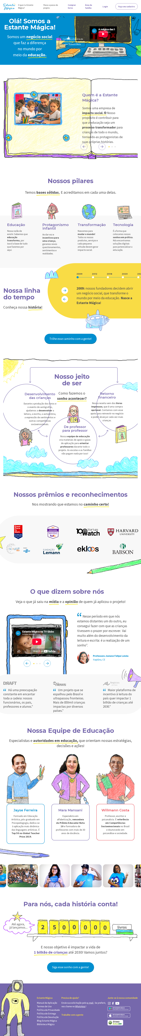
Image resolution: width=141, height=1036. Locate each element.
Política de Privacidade (48, 1010)
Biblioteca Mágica (45, 1024)
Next (102, 146)
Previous (84, 146)
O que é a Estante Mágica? (25, 6)
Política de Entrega (46, 1013)
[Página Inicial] (9, 6)
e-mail (90, 1002)
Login (105, 6)
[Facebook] (113, 1003)
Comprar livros (72, 6)
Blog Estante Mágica (47, 1020)
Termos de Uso (44, 1006)
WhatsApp (80, 1006)
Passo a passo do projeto (50, 6)
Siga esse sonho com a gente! (70, 967)
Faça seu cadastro (126, 6)
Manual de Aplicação (47, 1002)
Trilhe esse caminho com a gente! (70, 339)
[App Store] (119, 1015)
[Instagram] (109, 1003)
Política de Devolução (48, 1017)
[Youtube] (117, 1003)
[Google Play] (119, 1008)
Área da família (88, 6)
